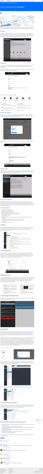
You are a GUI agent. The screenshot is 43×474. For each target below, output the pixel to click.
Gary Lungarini (5, 444)
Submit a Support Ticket (3, 470)
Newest (20, 443)
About (42, 468)
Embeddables (13, 331)
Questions (10, 469)
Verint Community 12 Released (12, 7)
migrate (13, 202)
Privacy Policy (41, 469)
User (42, 0)
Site (6, 1)
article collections (11, 33)
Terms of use (41, 470)
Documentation (11, 470)
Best (17, 443)
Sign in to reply (9, 447)
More (16, 2)
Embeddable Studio (20, 331)
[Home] (3, 1)
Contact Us (1, 472)
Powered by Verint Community (38, 472)
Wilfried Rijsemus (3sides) (6, 457)
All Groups (10, 472)
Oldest (14, 443)
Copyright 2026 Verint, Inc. (39, 471)
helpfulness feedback (5, 114)
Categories (2, 65)
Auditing (3, 227)
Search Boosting (4, 426)
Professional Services (3, 469)
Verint (1, 468)
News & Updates (11, 468)
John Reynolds (5, 449)
